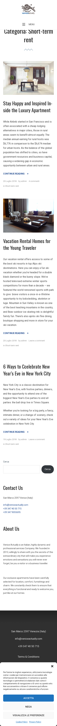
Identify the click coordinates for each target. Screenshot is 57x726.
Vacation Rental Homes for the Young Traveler (27, 244)
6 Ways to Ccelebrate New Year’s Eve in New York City (27, 370)
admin (24, 181)
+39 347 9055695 (12, 512)
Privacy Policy (35, 722)
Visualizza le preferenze (28, 715)
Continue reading (15, 173)
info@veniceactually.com (15, 505)
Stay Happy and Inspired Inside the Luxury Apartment (27, 106)
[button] (52, 666)
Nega (28, 706)
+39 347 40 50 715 (12, 508)
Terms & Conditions (28, 656)
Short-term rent (12, 186)
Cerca (6, 461)
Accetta (28, 698)
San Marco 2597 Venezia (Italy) (28, 631)
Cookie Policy (22, 722)
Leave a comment (37, 340)
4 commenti (34, 181)
